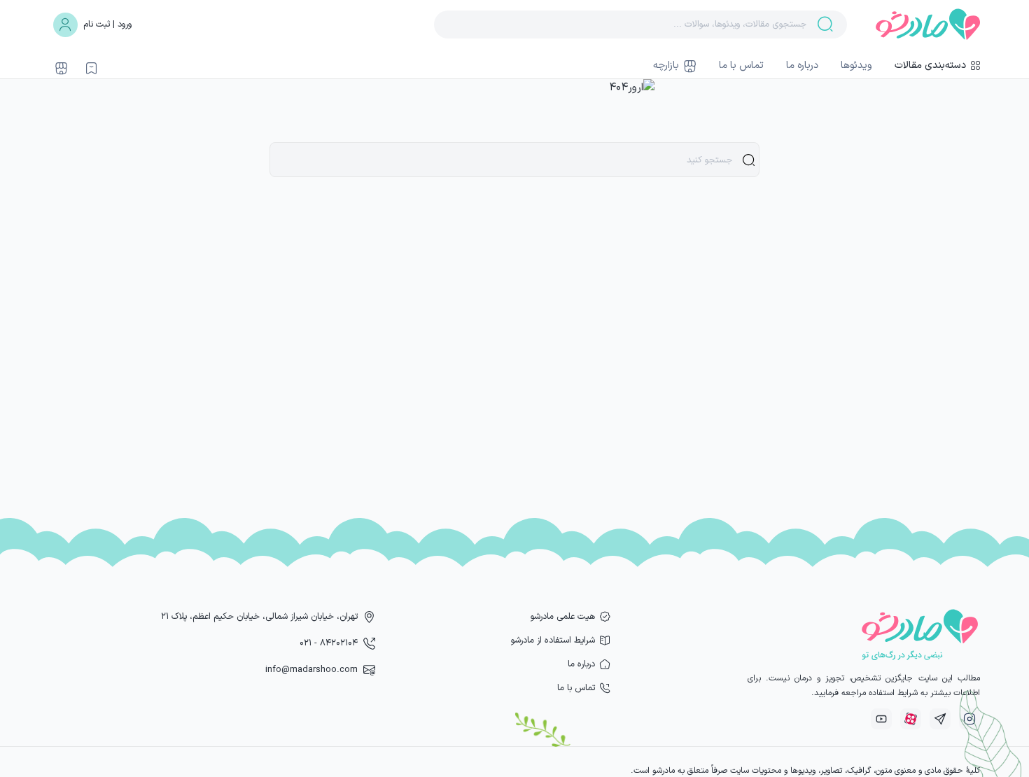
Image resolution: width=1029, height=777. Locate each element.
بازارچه (666, 65)
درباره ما (802, 65)
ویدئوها (856, 65)
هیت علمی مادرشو (563, 616)
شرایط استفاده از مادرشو (553, 640)
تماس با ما (741, 65)
